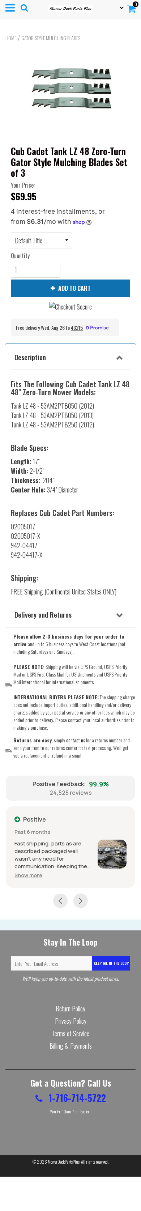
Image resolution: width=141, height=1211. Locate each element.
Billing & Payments (71, 1045)
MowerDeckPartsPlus (64, 1162)
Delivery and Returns (43, 614)
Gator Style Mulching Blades (50, 38)
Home (10, 38)
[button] (28, 875)
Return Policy (70, 1008)
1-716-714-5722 (76, 1097)
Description (30, 357)
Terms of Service (70, 1033)
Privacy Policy (70, 1020)
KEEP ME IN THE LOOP (111, 963)
